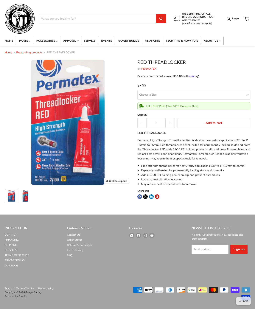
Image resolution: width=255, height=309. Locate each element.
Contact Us (73, 235)
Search (8, 288)
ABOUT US (211, 41)
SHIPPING (11, 245)
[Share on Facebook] (139, 196)
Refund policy (45, 288)
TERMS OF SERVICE (17, 255)
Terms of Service (25, 288)
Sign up (239, 249)
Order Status (74, 240)
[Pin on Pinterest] (157, 196)
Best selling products (29, 52)
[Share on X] (145, 196)
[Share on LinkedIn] (151, 196)
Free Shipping (75, 250)
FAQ (69, 255)
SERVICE (89, 41)
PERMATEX (148, 69)
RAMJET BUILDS (128, 41)
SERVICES (11, 250)
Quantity (142, 115)
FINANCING (152, 41)
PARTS (24, 41)
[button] (233, 18)
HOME (9, 41)
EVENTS (106, 41)
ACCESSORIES (46, 41)
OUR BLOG (11, 265)
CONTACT (11, 235)
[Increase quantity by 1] (170, 123)
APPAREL (70, 41)
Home (8, 52)
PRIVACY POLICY (15, 260)
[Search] (161, 18)
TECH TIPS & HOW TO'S (182, 41)
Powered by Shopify (16, 296)
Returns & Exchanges (79, 245)
